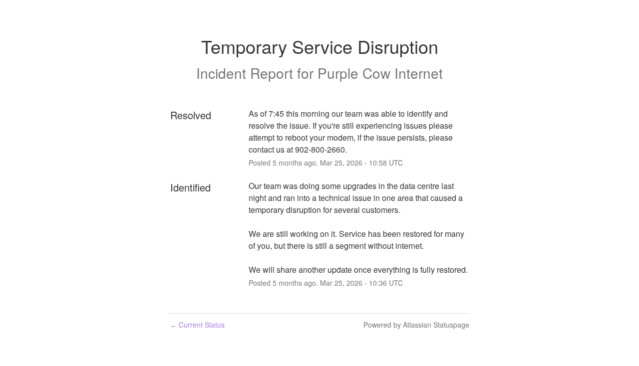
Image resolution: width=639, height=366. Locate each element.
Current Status (197, 325)
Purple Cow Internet (380, 73)
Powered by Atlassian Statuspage (416, 325)
